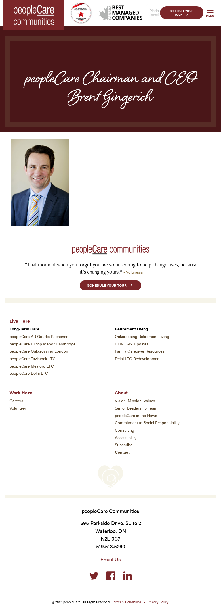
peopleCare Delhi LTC (28, 373)
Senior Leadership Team (136, 408)
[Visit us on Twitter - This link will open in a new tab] (94, 576)
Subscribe (123, 444)
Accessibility (125, 437)
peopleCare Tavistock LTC (32, 358)
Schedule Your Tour (181, 13)
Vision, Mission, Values (135, 400)
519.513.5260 (110, 546)
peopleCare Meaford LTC (31, 366)
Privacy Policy (158, 601)
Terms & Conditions (126, 601)
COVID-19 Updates (131, 344)
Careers (16, 400)
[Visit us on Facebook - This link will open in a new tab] (110, 576)
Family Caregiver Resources (139, 351)
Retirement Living (131, 329)
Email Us (110, 559)
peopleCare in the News (136, 415)
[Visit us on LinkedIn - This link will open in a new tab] (127, 576)
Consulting (124, 430)
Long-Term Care (24, 329)
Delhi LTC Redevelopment (138, 358)
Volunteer (17, 408)
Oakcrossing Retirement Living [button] (142, 336)
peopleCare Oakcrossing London (38, 351)
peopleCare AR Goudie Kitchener (38, 336)
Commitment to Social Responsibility (147, 422)
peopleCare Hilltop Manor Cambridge (42, 344)
